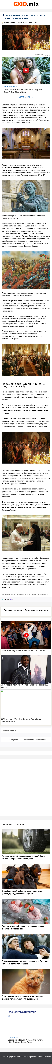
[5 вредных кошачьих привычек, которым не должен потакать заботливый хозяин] (26, 981)
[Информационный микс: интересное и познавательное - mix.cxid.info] (26, 6)
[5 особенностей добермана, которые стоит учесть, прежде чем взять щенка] (26, 876)
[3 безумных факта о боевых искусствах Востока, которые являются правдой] (26, 946)
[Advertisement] (26, 788)
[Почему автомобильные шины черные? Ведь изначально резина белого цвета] (26, 841)
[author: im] (2, 23)
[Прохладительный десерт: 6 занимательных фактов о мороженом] (26, 911)
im (5, 23)
